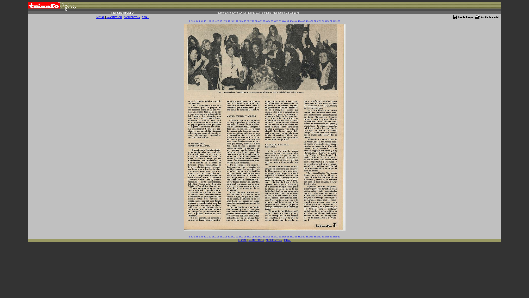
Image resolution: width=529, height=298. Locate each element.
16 (221, 21)
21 (234, 21)
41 (288, 21)
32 (264, 21)
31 (261, 21)
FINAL (145, 17)
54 (323, 21)
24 (242, 21)
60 (339, 21)
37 (277, 21)
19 (229, 21)
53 (320, 21)
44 (296, 21)
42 (291, 21)
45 (299, 21)
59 (336, 21)
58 (334, 21)
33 (267, 21)
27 (250, 21)
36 (275, 21)
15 (218, 21)
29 (256, 21)
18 (226, 21)
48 (307, 21)
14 (215, 21)
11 (208, 21)
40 (285, 21)
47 (304, 21)
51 (315, 21)
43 (293, 21)
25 (245, 21)
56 (328, 21)
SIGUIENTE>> (132, 17)
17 (224, 21)
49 (310, 21)
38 (280, 21)
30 (258, 21)
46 (301, 21)
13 (213, 21)
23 (240, 21)
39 (283, 21)
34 (269, 21)
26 (248, 21)
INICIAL (100, 17)
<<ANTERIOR (114, 17)
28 (253, 21)
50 (312, 21)
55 (326, 21)
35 (272, 21)
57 (331, 21)
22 (237, 21)
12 (210, 21)
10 (205, 21)
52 (318, 21)
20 (232, 21)
